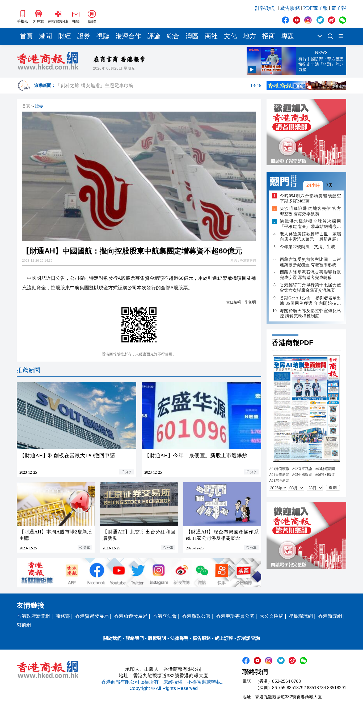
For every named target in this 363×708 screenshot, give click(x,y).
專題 (287, 36)
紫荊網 (24, 625)
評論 (153, 36)
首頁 (26, 36)
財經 (64, 36)
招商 (268, 36)
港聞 (45, 36)
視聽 (102, 36)
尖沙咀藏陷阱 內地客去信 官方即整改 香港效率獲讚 (310, 211)
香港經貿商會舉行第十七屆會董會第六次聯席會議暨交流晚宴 (310, 287)
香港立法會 (165, 616)
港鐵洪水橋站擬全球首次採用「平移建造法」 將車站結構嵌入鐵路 (310, 224)
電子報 (338, 8)
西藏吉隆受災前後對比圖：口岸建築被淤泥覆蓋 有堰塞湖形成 (310, 262)
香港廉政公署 (196, 616)
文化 (230, 36)
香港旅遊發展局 (130, 616)
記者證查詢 (248, 638)
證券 (83, 36)
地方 (249, 36)
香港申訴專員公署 (235, 616)
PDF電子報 (315, 8)
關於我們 (112, 638)
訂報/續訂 (266, 8)
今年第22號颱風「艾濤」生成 (307, 246)
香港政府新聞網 (33, 616)
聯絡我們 (135, 638)
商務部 (63, 616)
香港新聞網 (330, 616)
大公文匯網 (272, 616)
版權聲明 (157, 638)
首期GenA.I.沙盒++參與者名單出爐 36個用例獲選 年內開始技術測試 (310, 300)
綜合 (173, 36)
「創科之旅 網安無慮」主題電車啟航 (158, 86)
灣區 (192, 36)
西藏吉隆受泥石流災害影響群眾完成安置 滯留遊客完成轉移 (310, 275)
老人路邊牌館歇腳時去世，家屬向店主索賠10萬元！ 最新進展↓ (310, 236)
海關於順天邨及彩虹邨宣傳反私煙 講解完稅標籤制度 (310, 313)
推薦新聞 (28, 370)
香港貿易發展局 (92, 616)
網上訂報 (224, 638)
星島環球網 (301, 616)
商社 (211, 36)
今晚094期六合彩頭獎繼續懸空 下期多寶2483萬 (310, 198)
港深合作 (128, 36)
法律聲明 (179, 638)
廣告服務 (290, 8)
